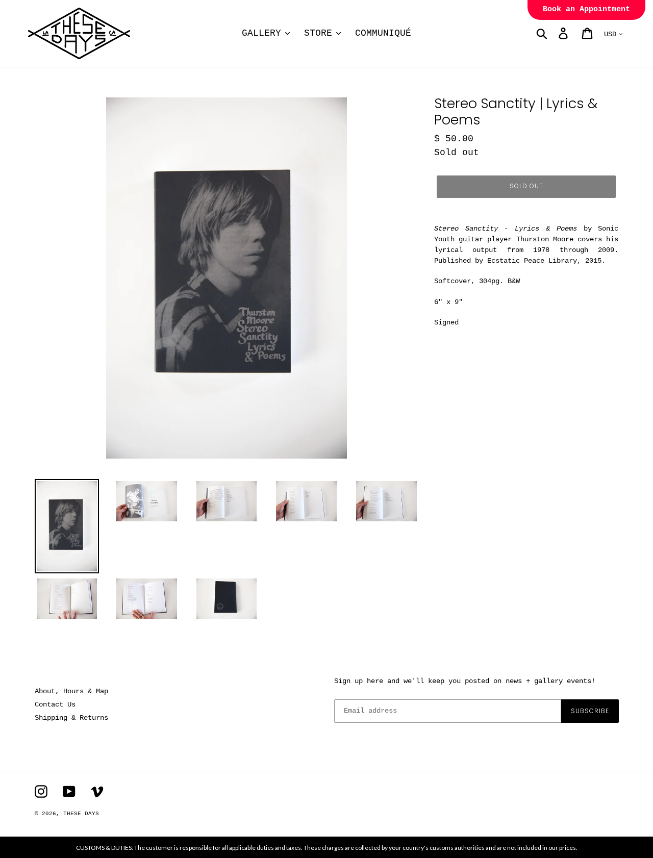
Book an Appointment (586, 9)
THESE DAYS (81, 814)
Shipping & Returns (71, 718)
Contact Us (55, 704)
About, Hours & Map (71, 691)
